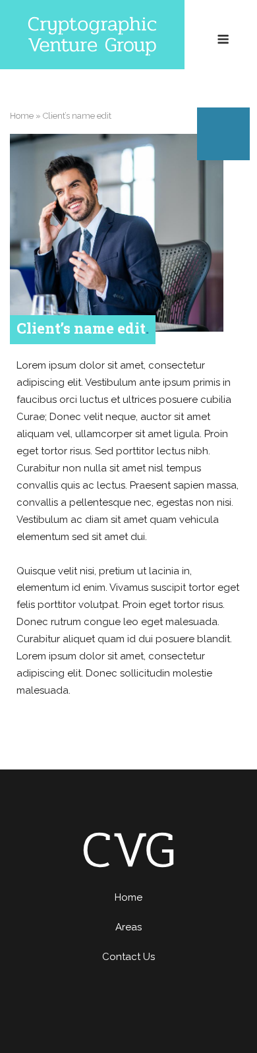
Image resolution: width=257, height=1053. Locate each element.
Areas (128, 927)
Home (22, 116)
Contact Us (128, 957)
